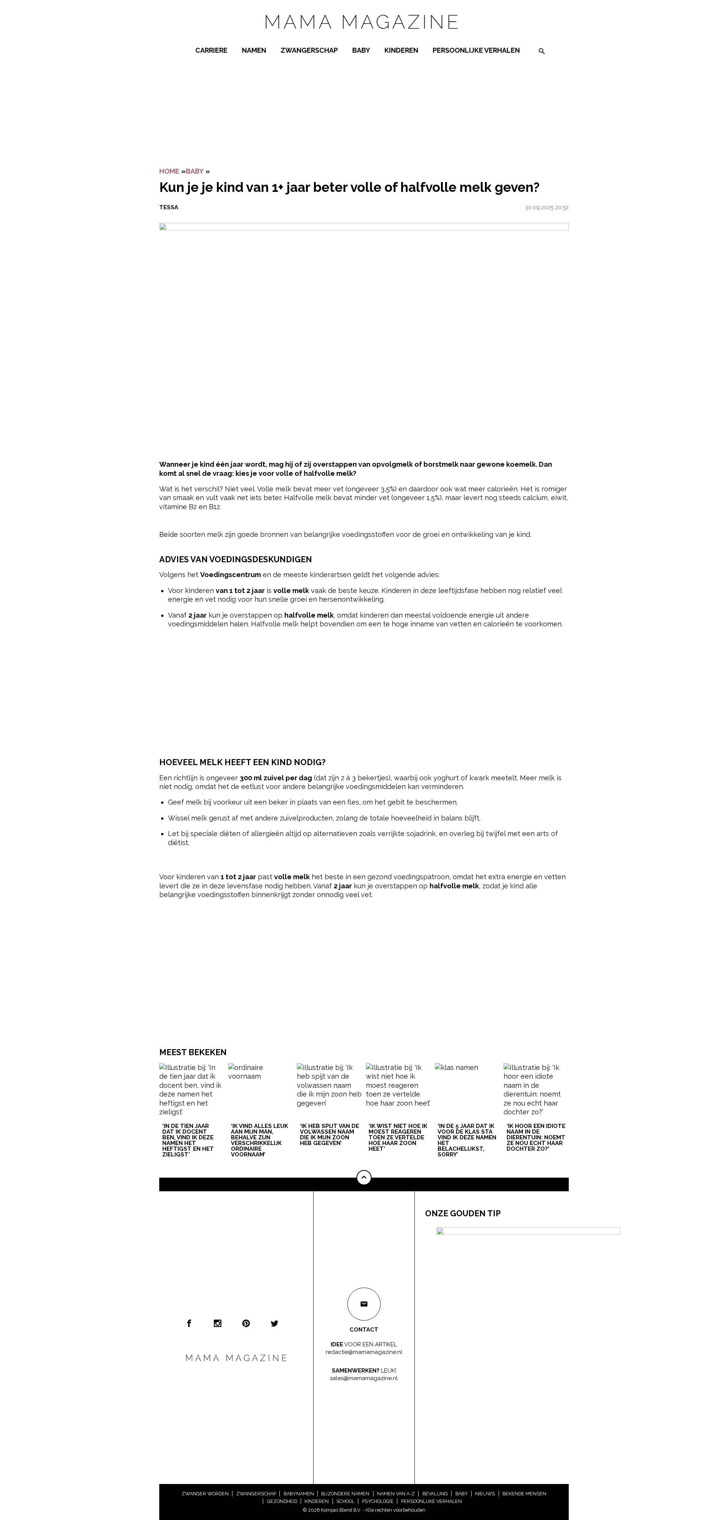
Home (169, 171)
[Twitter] (274, 1323)
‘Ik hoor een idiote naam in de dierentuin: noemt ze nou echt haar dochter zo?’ (536, 1137)
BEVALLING (435, 1493)
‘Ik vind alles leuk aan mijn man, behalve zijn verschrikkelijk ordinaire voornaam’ (259, 1140)
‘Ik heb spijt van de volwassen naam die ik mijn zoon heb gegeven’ (329, 1135)
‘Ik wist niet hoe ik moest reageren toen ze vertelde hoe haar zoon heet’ (398, 1137)
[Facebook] (189, 1323)
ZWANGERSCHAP (309, 50)
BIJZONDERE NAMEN (345, 1493)
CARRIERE (211, 50)
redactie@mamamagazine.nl (364, 1352)
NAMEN (254, 50)
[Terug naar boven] (364, 1177)
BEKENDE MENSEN (524, 1493)
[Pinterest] (246, 1323)
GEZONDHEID (282, 1501)
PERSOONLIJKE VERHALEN (476, 50)
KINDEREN (401, 50)
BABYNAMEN (299, 1493)
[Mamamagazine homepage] (364, 36)
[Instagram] (217, 1323)
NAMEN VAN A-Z (396, 1493)
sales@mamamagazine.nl (364, 1378)
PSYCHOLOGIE (378, 1501)
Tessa (168, 207)
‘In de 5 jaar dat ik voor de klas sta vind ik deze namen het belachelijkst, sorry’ (467, 1140)
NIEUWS (485, 1493)
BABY (361, 50)
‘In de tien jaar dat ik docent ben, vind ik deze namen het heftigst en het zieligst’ (188, 1140)
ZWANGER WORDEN (205, 1493)
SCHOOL (345, 1501)
